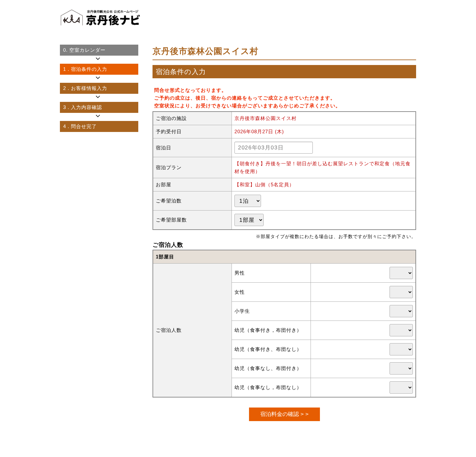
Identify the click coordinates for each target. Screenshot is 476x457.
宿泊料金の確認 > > (284, 414)
